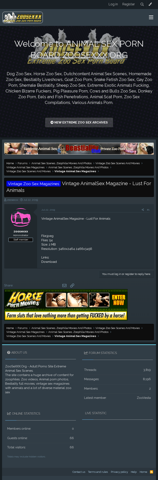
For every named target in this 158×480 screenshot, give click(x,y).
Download (49, 262)
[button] (151, 17)
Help (134, 471)
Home (143, 471)
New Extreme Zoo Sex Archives (80, 122)
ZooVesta (144, 398)
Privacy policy (119, 471)
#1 (148, 209)
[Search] (142, 4)
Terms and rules (98, 471)
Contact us (78, 471)
